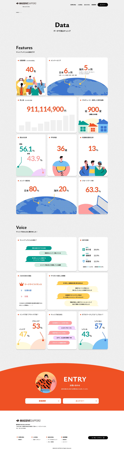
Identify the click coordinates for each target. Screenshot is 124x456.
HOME (17, 12)
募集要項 (64, 439)
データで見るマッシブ (52, 439)
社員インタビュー (37, 439)
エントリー (65, 442)
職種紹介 (20, 439)
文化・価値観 (51, 442)
